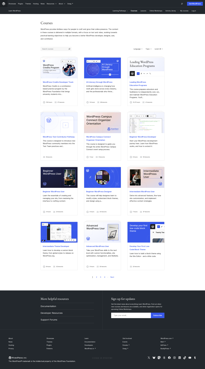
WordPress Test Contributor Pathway (59, 137)
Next (112, 277)
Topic (148, 49)
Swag (125, 348)
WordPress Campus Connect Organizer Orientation (98, 138)
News (10, 342)
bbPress (164, 345)
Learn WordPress (15, 11)
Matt (163, 342)
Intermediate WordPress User (142, 191)
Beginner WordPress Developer (143, 137)
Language (137, 49)
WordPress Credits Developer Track (58, 82)
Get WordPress (195, 4)
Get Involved (127, 338)
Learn (87, 338)
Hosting (11, 345)
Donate (126, 345)
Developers (89, 345)
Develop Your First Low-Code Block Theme (140, 248)
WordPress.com (167, 338)
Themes (49, 342)
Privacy (11, 348)
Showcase (50, 338)
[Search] (69, 49)
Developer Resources (52, 313)
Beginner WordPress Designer (99, 191)
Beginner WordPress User (54, 191)
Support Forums (49, 319)
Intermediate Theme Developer (56, 246)
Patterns (50, 348)
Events (125, 342)
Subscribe (157, 315)
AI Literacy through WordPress (99, 82)
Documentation (48, 306)
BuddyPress (166, 348)
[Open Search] (182, 3)
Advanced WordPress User (97, 246)
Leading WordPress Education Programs (138, 83)
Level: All (158, 49)
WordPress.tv (90, 348)
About (11, 338)
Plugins (49, 345)
